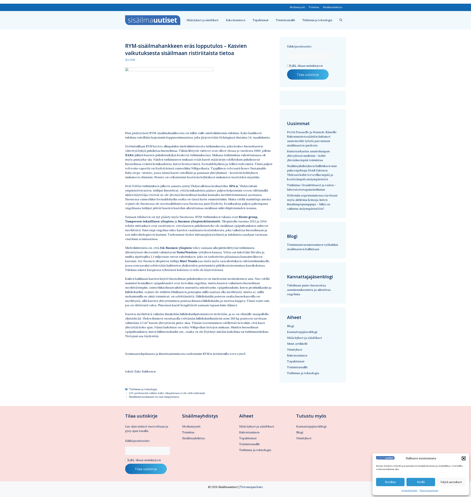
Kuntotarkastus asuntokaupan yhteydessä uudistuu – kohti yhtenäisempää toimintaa (308, 155)
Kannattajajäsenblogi (302, 332)
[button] (463, 458)
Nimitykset (294, 349)
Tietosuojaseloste (428, 490)
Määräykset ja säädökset (203, 20)
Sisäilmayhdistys (332, 7)
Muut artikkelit (297, 343)
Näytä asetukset (451, 482)
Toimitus (314, 7)
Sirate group (248, 217)
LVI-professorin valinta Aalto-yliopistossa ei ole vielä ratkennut (167, 393)
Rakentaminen (235, 20)
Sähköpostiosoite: (299, 46)
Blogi (290, 326)
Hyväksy (390, 482)
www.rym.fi (237, 354)
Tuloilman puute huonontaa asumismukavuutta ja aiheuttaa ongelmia (309, 289)
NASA (129, 155)
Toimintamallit (285, 20)
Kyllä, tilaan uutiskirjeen (306, 66)
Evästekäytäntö (409, 490)
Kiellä (421, 482)
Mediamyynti (297, 7)
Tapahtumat (261, 20)
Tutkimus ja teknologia (317, 20)
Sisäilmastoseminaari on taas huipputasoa (154, 396)
